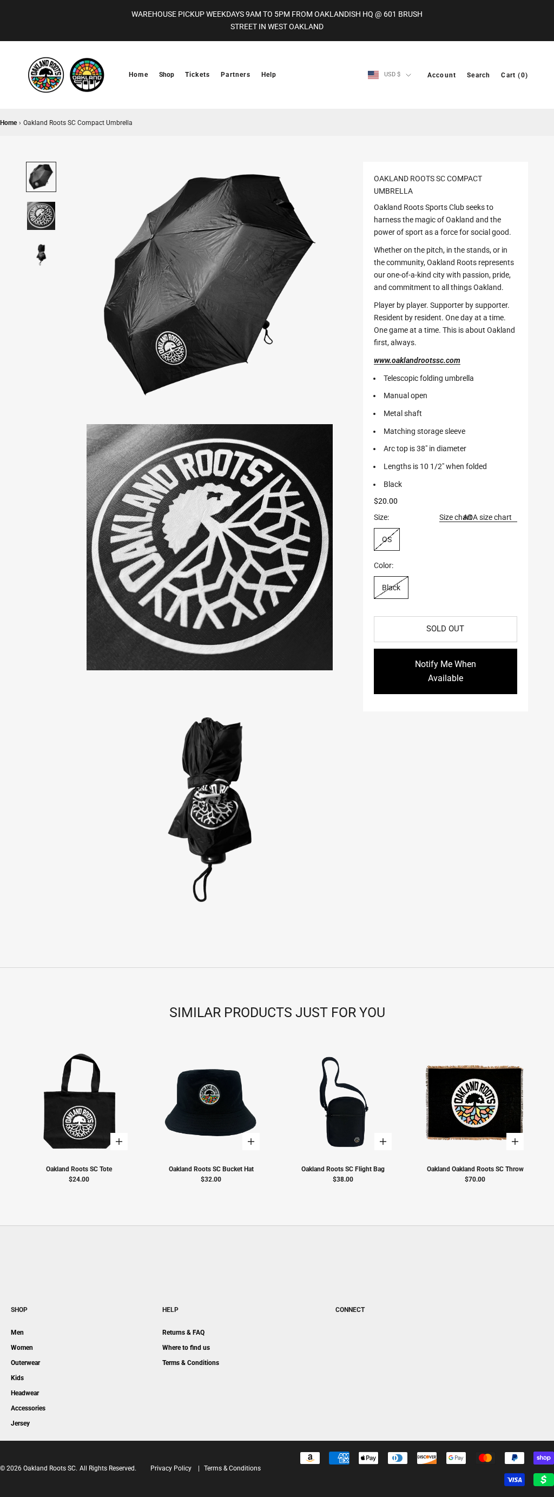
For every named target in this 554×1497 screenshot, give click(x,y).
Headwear (25, 1393)
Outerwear (25, 1363)
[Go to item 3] (41, 255)
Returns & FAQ (183, 1332)
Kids (17, 1378)
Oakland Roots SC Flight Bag (343, 1169)
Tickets (197, 74)
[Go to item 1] (41, 177)
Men (17, 1332)
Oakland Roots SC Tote (79, 1169)
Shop (166, 74)
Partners (235, 74)
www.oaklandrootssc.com (417, 360)
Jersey (20, 1423)
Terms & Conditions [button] (232, 1468)
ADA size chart (487, 517)
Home (138, 74)
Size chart (455, 517)
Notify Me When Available (445, 671)
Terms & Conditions (190, 1363)
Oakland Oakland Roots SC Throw (475, 1169)
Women (22, 1347)
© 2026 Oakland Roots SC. (38, 1468)
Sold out (445, 629)
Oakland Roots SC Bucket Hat (211, 1169)
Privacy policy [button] (171, 1468)
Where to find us (186, 1347)
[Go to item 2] (41, 216)
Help (269, 74)
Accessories (28, 1408)
